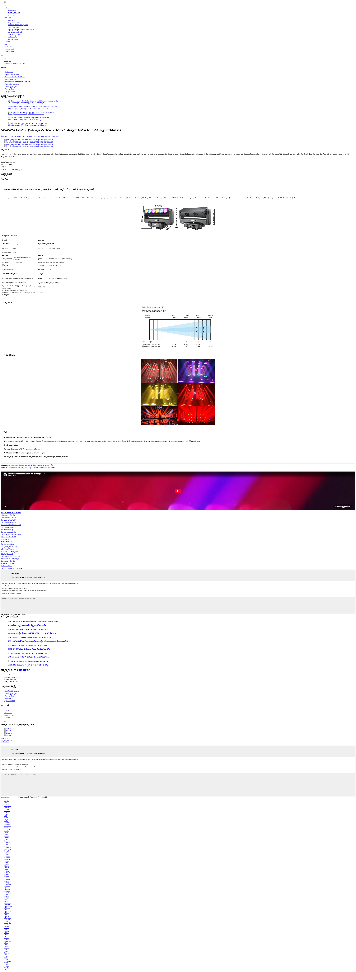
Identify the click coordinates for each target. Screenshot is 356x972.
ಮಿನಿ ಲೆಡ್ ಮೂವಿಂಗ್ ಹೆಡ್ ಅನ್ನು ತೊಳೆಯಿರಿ (13, 568)
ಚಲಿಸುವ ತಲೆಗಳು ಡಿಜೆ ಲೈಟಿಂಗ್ (9, 551)
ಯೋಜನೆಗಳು (8, 46)
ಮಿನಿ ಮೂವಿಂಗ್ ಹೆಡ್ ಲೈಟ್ (8, 537)
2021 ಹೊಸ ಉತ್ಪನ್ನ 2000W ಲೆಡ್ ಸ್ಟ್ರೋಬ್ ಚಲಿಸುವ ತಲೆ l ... (28, 625)
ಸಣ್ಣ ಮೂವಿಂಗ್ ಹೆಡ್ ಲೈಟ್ (8, 561)
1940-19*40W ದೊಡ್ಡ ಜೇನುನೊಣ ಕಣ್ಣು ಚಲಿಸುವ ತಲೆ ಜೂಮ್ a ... (30, 649)
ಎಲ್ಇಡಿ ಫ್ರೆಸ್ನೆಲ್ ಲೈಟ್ (14, 34)
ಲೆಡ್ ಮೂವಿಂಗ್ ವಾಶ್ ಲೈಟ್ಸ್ (8, 527)
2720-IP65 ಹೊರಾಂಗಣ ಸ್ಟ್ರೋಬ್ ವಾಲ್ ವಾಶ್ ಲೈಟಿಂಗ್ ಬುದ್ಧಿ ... (29, 665)
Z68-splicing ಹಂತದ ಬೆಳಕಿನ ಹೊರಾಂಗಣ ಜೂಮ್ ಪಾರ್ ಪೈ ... (28, 657)
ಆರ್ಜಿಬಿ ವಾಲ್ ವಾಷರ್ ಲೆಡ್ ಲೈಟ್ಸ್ (10, 558)
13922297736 (5, 742)
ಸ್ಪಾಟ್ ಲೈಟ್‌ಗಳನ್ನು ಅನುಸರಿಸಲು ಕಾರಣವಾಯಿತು (21, 29)
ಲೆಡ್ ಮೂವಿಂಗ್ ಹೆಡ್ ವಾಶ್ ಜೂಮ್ (11, 525)
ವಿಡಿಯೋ (7, 42)
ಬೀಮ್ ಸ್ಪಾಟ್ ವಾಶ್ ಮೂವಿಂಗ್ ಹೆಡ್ (11, 513)
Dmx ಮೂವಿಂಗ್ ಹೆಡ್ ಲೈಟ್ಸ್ (8, 517)
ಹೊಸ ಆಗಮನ (12, 20)
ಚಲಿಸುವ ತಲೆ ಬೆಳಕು (6, 539)
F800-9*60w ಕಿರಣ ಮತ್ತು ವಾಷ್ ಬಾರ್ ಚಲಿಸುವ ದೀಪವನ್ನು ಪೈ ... (25, 119)
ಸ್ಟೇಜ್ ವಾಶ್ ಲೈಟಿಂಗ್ (6, 566)
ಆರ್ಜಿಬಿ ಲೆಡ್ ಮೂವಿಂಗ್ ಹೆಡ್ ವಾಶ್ (11, 556)
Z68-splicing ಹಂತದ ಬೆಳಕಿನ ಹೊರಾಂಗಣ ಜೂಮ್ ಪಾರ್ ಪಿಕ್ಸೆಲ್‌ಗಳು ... (27, 125)
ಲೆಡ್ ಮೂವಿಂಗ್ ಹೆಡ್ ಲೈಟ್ (8, 520)
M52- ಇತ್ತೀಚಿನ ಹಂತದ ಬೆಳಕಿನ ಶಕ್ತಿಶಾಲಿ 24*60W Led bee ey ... (26, 114)
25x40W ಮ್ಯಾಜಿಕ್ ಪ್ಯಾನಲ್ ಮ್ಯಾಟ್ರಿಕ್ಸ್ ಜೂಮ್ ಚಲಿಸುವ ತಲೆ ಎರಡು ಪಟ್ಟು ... (28, 108)
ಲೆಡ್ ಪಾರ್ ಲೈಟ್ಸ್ (12, 37)
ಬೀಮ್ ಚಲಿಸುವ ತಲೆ (13, 27)
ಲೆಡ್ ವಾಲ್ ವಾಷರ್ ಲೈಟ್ (7, 529)
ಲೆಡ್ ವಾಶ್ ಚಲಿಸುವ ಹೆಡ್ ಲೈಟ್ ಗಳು (18, 25)
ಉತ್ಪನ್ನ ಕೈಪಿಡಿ (18, 169)
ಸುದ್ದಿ (5, 44)
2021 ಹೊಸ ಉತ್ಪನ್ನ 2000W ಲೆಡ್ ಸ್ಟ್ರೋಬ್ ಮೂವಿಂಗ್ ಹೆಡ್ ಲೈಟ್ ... (26, 103)
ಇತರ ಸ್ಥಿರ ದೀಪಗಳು (13, 39)
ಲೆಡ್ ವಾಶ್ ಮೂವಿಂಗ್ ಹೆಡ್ (8, 532)
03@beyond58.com (10, 679)
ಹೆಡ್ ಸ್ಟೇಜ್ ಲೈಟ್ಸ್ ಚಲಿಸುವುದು (9, 546)
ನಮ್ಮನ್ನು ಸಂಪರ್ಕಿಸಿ (9, 51)
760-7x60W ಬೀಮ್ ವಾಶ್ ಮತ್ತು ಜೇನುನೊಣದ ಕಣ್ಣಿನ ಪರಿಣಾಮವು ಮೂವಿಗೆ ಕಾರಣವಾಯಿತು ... (39, 641)
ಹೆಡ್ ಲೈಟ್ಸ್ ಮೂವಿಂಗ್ (7, 554)
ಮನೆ (5, 5)
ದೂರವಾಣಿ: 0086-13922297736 (13, 677)
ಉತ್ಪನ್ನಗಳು (7, 17)
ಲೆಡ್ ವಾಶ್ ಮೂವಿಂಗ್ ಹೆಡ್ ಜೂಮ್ (11, 534)
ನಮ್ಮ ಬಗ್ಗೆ (7, 8)
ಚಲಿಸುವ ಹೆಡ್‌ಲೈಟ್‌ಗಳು (7, 549)
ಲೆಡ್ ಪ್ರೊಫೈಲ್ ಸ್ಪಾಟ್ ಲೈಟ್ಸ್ (15, 32)
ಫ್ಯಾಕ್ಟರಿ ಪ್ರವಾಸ (12, 10)
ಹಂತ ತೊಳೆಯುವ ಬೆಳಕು (7, 563)
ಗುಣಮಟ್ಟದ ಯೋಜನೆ (14, 13)
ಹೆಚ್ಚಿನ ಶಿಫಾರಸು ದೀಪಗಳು (15, 22)
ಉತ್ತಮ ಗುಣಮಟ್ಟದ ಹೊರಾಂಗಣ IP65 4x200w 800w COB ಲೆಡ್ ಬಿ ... (32, 633)
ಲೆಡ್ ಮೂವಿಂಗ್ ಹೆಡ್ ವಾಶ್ (8, 522)
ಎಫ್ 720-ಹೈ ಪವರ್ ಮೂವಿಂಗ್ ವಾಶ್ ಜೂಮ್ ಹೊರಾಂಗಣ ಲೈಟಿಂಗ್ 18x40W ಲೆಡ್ (30, 465)
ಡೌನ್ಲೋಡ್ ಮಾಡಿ (9, 49)
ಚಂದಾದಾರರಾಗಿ (23, 670)
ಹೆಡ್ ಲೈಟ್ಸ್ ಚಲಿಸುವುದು (7, 544)
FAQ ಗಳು (11, 15)
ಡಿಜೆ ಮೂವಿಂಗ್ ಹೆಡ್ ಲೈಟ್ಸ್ (8, 515)
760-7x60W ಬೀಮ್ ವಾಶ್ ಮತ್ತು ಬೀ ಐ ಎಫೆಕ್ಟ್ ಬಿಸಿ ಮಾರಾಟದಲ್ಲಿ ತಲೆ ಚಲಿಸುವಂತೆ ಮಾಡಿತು (30, 467)
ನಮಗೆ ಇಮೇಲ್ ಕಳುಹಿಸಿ (7, 169)
